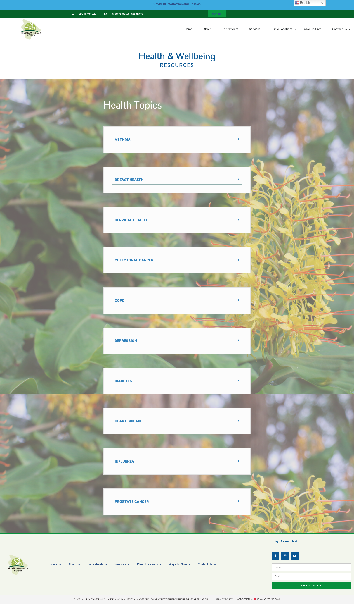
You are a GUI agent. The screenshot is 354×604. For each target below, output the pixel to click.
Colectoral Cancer (134, 260)
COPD (119, 300)
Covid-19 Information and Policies (177, 4)
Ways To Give (312, 29)
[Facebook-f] (275, 556)
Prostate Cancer (132, 501)
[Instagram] (285, 556)
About (207, 29)
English (304, 2)
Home (188, 29)
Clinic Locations (282, 29)
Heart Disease (128, 421)
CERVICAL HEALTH (131, 220)
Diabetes (123, 381)
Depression (126, 340)
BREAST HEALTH (129, 180)
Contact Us (339, 29)
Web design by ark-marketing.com (258, 599)
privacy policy (224, 599)
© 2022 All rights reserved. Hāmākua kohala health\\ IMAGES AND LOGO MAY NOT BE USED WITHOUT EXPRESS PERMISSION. (141, 599)
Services (255, 29)
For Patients (230, 29)
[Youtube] (295, 556)
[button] (177, 139)
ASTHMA (123, 139)
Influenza (124, 461)
